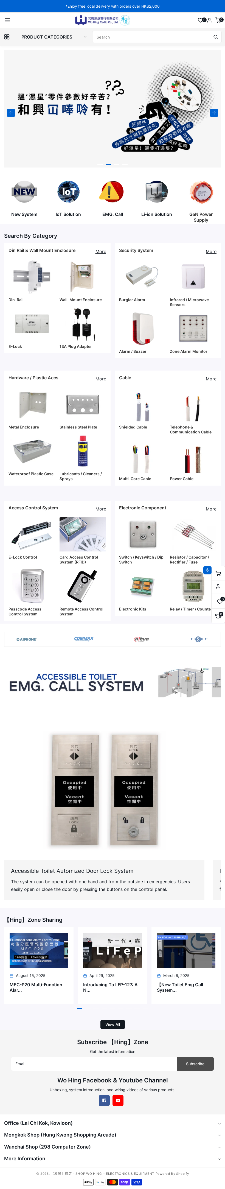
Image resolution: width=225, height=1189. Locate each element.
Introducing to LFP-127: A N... (110, 987)
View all (112, 1024)
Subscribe (195, 1063)
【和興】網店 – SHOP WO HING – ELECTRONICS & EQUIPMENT (102, 1174)
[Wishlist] (200, 20)
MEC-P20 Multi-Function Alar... (36, 987)
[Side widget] (218, 586)
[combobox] (157, 37)
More (100, 251)
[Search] (216, 37)
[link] (112, 682)
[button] (7, 20)
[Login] (209, 20)
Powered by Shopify (172, 1174)
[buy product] (24, 191)
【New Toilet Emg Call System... (180, 987)
